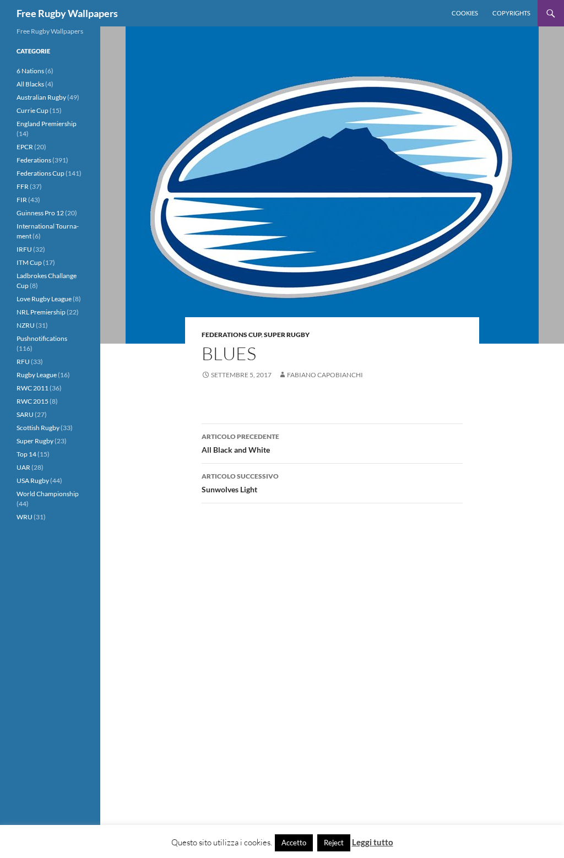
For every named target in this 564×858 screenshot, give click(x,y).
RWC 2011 (32, 388)
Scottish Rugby (38, 427)
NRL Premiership (41, 312)
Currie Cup (32, 110)
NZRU (26, 325)
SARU (25, 414)
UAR (23, 467)
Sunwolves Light (240, 483)
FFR (23, 186)
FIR (22, 200)
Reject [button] (334, 842)
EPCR (25, 147)
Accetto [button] (293, 842)
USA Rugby (33, 480)
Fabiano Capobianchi (325, 375)
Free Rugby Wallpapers (67, 13)
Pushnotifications (42, 338)
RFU (23, 361)
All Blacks (30, 84)
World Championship (48, 494)
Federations (34, 160)
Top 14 (26, 454)
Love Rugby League (44, 299)
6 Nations (30, 71)
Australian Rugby (41, 97)
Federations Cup (231, 334)
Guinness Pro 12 (40, 213)
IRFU (24, 249)
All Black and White (240, 443)
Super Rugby (287, 334)
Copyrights (511, 13)
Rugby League (37, 375)
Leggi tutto (372, 842)
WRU (24, 517)
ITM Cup (29, 262)
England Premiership (47, 124)
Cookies (465, 13)
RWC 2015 (32, 401)
